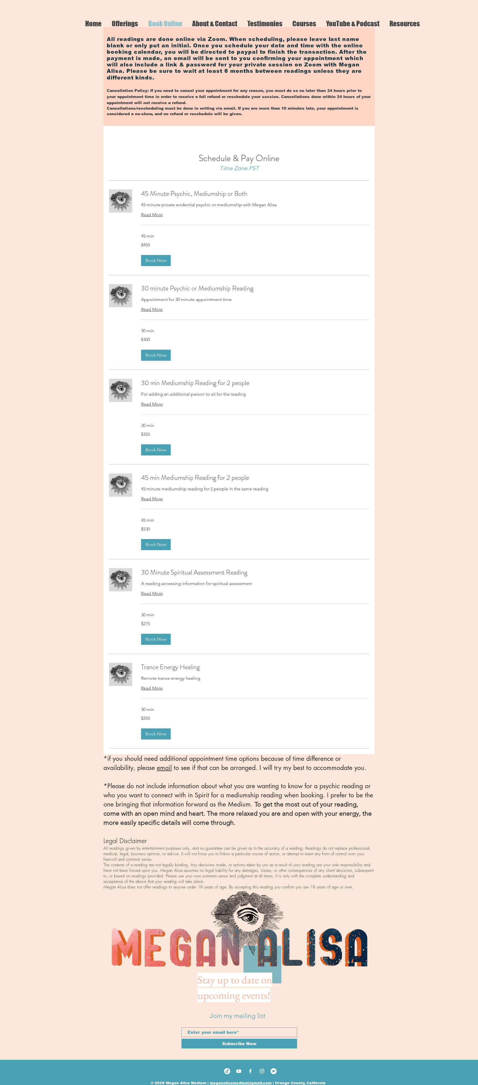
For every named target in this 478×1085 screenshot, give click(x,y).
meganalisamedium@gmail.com (241, 1083)
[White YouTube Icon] (239, 1071)
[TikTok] (227, 1071)
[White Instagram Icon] (262, 1071)
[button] (156, 260)
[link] (255, 193)
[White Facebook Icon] (250, 1071)
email (164, 768)
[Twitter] (274, 1071)
